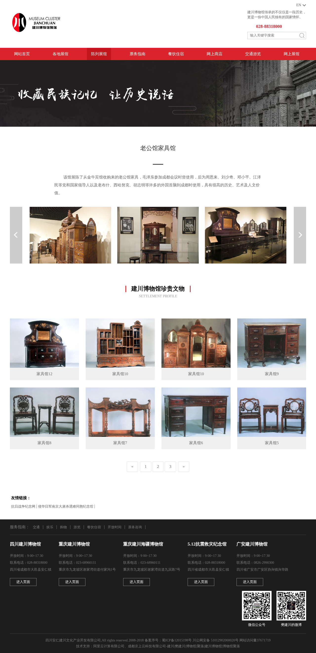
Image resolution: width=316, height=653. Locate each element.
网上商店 (214, 54)
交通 (36, 527)
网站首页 (22, 54)
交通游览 (253, 54)
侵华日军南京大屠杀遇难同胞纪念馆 (65, 506)
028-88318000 (269, 26)
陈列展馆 (99, 54)
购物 (63, 527)
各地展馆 (60, 54)
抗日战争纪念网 (23, 506)
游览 (77, 527)
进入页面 (23, 582)
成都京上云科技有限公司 (147, 646)
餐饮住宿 (176, 54)
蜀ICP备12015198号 (177, 640)
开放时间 (114, 527)
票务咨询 (135, 527)
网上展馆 (291, 54)
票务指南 (137, 54)
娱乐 (49, 527)
